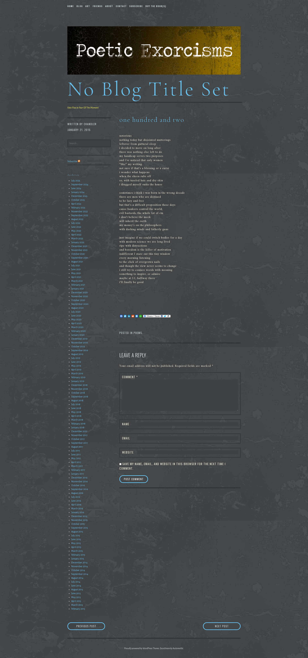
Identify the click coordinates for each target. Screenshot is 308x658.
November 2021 (79, 250)
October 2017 (78, 439)
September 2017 (79, 443)
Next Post (228, 626)
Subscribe (136, 6)
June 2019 (76, 362)
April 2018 (76, 416)
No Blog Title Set (148, 88)
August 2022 (77, 219)
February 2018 (78, 423)
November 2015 (79, 520)
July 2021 (75, 265)
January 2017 (77, 474)
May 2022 (76, 231)
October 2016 (78, 485)
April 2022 (76, 234)
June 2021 (76, 269)
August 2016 (77, 493)
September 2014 (79, 574)
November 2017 (79, 435)
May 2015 (76, 543)
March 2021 (77, 281)
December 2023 (79, 196)
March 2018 (77, 420)
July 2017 (75, 450)
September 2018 (79, 396)
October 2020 (78, 300)
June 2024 (76, 188)
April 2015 (76, 547)
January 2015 (77, 558)
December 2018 (79, 385)
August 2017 (77, 447)
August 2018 (77, 400)
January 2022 (77, 242)
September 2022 (79, 215)
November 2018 (79, 389)
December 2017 (79, 431)
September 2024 (79, 184)
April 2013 (76, 601)
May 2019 (76, 366)
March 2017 (77, 466)
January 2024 (77, 192)
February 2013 (78, 609)
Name (125, 424)
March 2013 (77, 605)
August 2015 (77, 531)
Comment (130, 377)
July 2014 (75, 582)
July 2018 (75, 404)
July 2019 (75, 358)
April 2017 (76, 462)
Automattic (178, 648)
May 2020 (76, 319)
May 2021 (76, 273)
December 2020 (79, 292)
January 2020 (78, 335)
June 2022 (76, 227)
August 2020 (77, 308)
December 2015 (79, 516)
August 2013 (77, 589)
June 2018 (76, 408)
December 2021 (79, 246)
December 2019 (79, 339)
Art (87, 6)
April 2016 (76, 504)
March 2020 (77, 327)
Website (128, 452)
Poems (138, 333)
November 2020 (79, 296)
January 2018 (77, 427)
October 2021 (78, 254)
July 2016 (75, 497)
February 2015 (78, 555)
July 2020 (76, 312)
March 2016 (77, 508)
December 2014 (79, 562)
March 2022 (77, 238)
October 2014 (78, 570)
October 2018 (78, 393)
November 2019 (79, 342)
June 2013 (76, 593)
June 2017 (76, 454)
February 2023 (78, 207)
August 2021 (77, 261)
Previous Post (90, 626)
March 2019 (77, 373)
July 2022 (75, 223)
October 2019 (78, 346)
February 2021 (78, 285)
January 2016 (77, 512)
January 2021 (77, 288)
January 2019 (77, 381)
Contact (121, 6)
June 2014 (76, 585)
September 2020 (79, 304)
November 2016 (79, 481)
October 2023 (78, 200)
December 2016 (79, 477)
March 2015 (77, 551)
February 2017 (78, 470)
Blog (80, 6)
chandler (90, 124)
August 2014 (77, 578)
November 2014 (79, 566)
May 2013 (76, 597)
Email (126, 438)
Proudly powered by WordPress (138, 648)
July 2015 (75, 535)
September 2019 (79, 350)
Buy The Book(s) (155, 6)
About (109, 6)
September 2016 (79, 489)
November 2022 (79, 211)
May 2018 (76, 412)
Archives (73, 174)
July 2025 (75, 180)
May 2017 (76, 458)
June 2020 (76, 315)
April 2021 (76, 277)
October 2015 (78, 524)
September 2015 (79, 528)
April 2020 (76, 323)
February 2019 (78, 377)
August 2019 (77, 354)
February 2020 (78, 331)
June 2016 (76, 501)
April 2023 (76, 204)
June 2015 (76, 539)
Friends (98, 6)
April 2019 (76, 369)
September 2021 (79, 258)
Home (70, 6)
